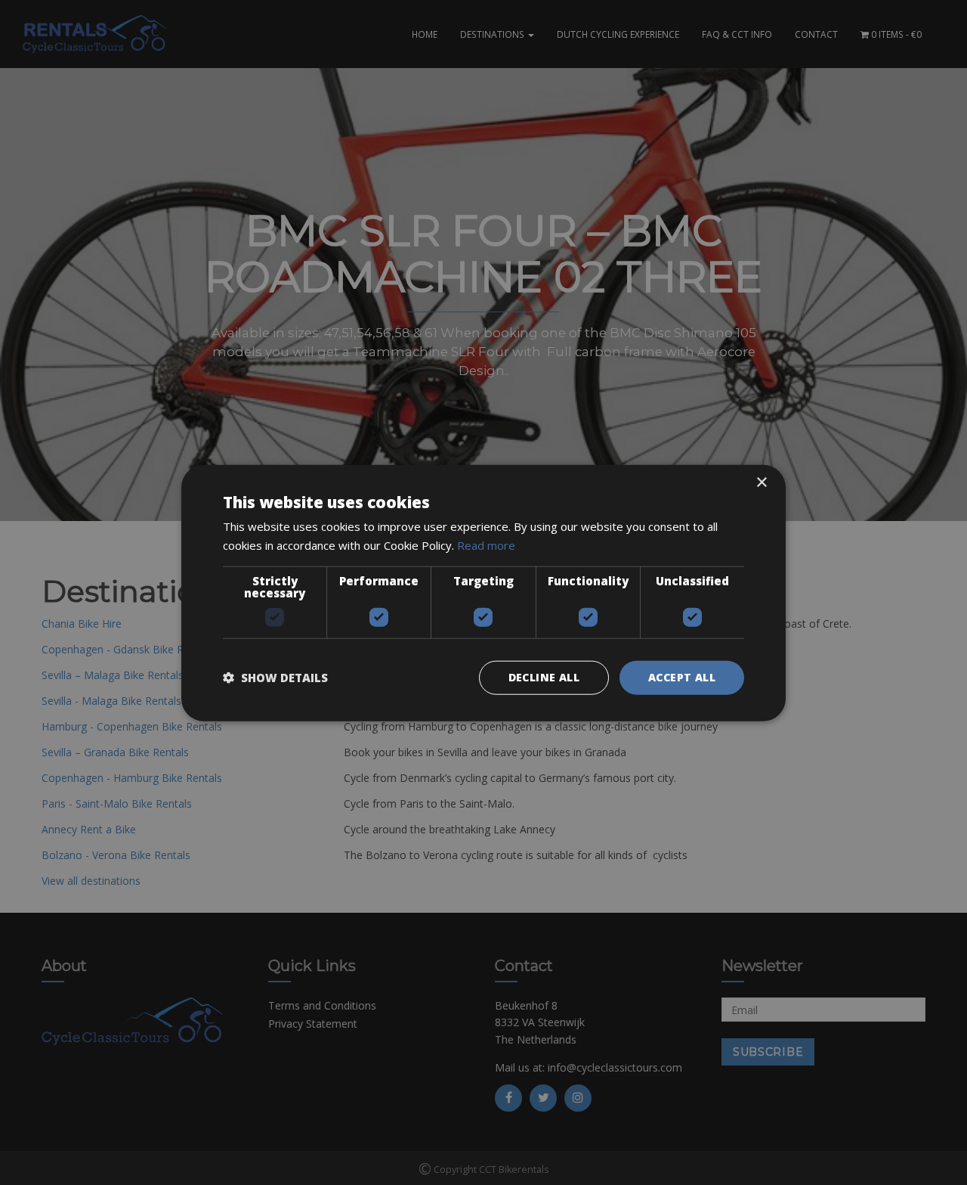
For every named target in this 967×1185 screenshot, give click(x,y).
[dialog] (483, 592)
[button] (275, 677)
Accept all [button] (681, 676)
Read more (486, 544)
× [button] (761, 482)
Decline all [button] (543, 676)
